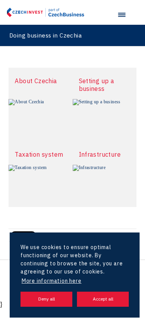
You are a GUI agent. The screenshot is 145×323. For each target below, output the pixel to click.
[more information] (40, 120)
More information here (52, 280)
